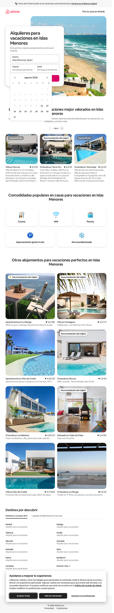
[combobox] (34, 60)
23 (47, 106)
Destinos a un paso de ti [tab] (16, 516)
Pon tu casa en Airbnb (93, 11)
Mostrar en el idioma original (84, 3)
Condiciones (62, 608)
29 (42, 111)
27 (31, 111)
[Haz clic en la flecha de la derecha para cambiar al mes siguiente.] (47, 77)
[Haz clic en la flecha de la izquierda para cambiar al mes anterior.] (15, 77)
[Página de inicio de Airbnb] (13, 11)
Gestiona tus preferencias (83, 596)
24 (15, 111)
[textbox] (22, 69)
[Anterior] (50, 128)
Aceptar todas (23, 596)
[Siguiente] (62, 128)
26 (25, 111)
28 (36, 111)
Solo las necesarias (53, 596)
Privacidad (49, 608)
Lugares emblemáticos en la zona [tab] (47, 516)
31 (15, 117)
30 (47, 111)
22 (42, 106)
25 (20, 111)
